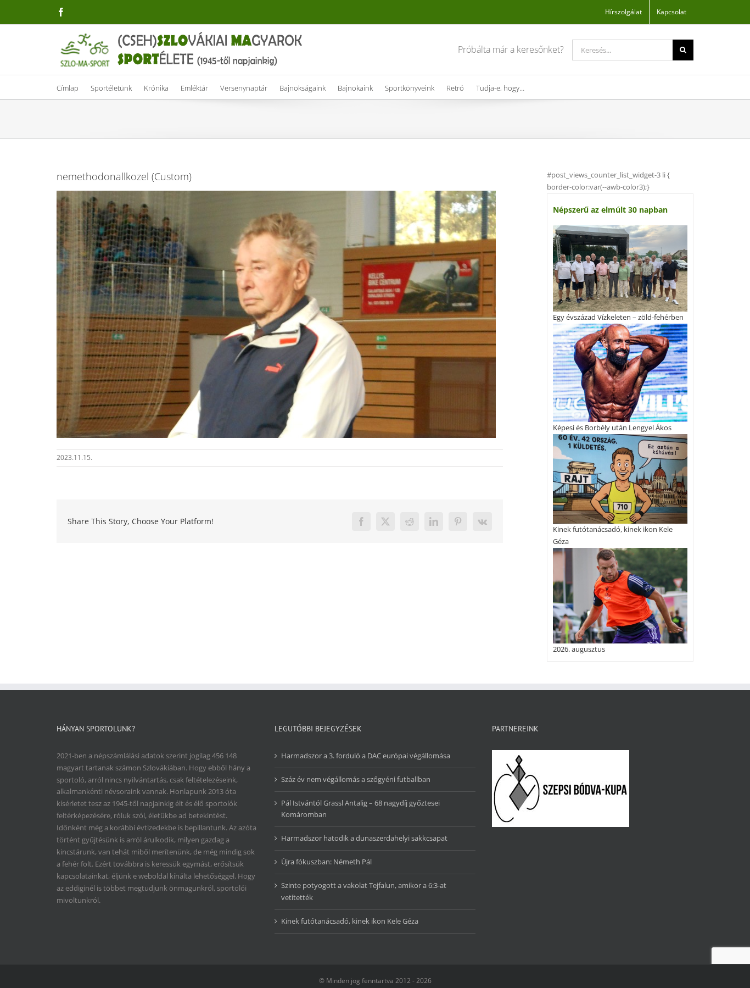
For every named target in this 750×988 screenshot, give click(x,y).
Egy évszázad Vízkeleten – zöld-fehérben (618, 317)
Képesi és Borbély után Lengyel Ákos (612, 427)
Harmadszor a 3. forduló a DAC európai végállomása (365, 756)
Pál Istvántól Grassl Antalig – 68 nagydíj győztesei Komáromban (360, 809)
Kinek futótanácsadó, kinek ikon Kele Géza (349, 921)
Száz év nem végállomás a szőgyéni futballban (355, 779)
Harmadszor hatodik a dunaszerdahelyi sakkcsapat (364, 838)
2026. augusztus (579, 649)
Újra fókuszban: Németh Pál (326, 862)
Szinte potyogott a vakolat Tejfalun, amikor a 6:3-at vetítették (363, 891)
